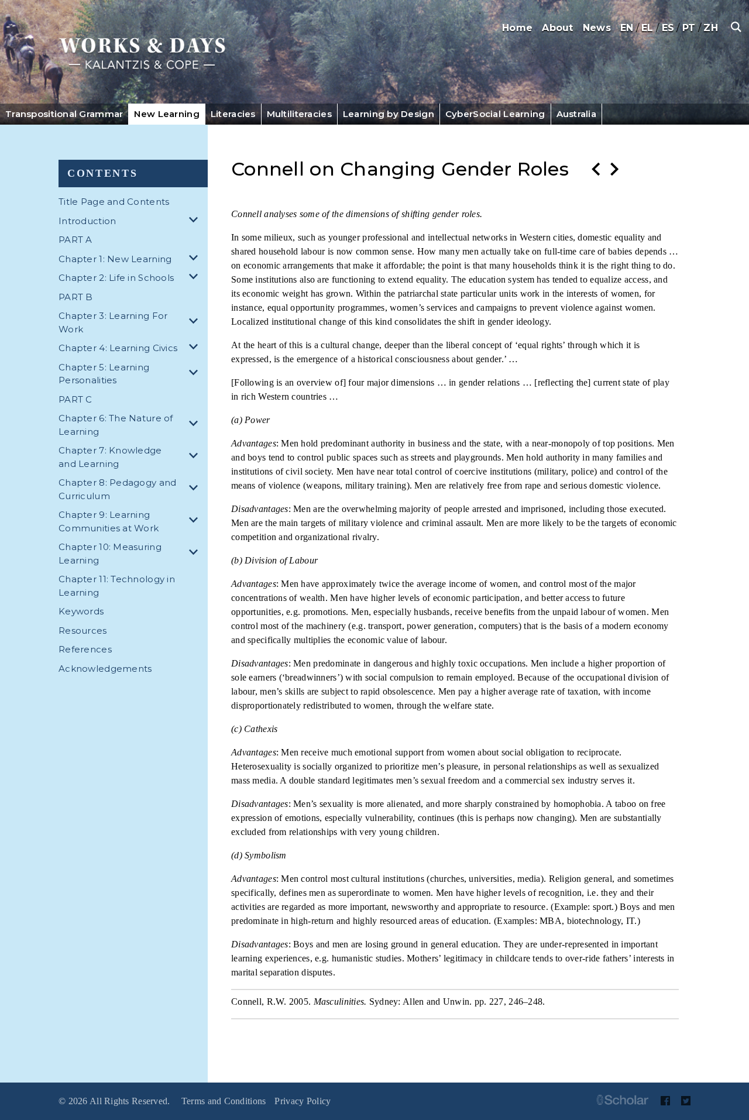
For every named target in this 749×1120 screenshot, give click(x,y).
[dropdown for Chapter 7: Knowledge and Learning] (195, 457)
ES (668, 27)
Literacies (233, 113)
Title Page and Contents (114, 201)
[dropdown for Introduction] (195, 221)
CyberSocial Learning (495, 113)
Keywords (81, 611)
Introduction (87, 220)
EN (627, 27)
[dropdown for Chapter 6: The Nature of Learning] (195, 425)
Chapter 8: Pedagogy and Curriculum (117, 489)
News (597, 27)
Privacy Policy (302, 1101)
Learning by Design (388, 113)
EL (647, 27)
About (557, 27)
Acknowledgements (105, 668)
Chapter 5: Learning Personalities (104, 374)
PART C (75, 399)
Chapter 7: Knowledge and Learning (110, 457)
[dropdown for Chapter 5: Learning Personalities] (195, 374)
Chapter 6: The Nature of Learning (116, 425)
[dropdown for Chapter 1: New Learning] (195, 259)
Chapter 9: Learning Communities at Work (109, 521)
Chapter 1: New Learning (115, 258)
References (85, 649)
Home (517, 27)
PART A (75, 239)
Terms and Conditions (223, 1101)
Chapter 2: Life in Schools (116, 277)
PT (689, 27)
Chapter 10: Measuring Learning (110, 553)
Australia (576, 113)
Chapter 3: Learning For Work (113, 322)
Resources (83, 630)
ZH (710, 27)
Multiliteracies (299, 113)
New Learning (166, 113)
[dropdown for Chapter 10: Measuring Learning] (195, 554)
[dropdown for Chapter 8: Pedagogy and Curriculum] (195, 489)
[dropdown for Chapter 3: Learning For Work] (195, 322)
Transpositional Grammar (64, 113)
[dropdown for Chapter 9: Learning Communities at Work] (195, 521)
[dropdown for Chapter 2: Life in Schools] (195, 278)
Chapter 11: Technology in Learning (117, 585)
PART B (76, 297)
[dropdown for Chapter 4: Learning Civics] (195, 348)
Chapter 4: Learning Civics (118, 347)
